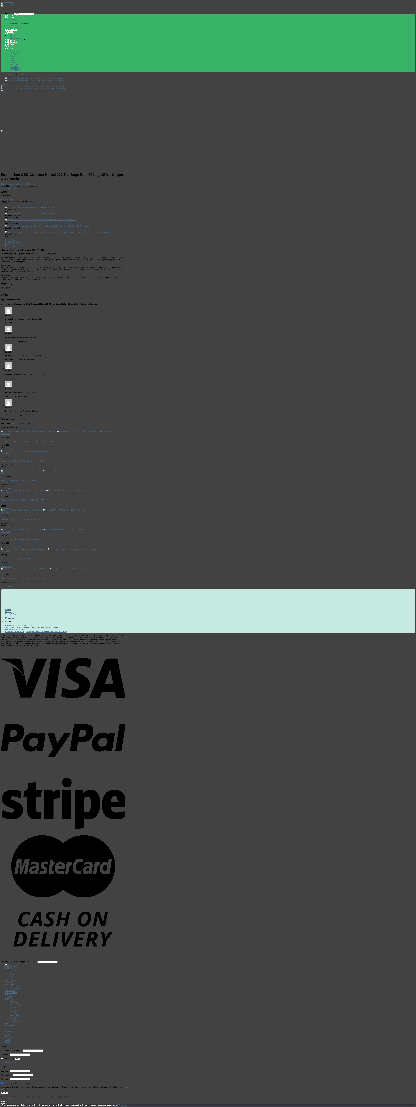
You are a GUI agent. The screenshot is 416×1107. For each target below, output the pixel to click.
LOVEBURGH (15, 65)
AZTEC (12, 50)
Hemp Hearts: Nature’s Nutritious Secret (20, 625)
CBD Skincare (11, 42)
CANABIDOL (15, 52)
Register (4, 1093)
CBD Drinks (14, 36)
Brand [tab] (7, 244)
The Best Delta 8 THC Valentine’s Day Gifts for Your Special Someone (31, 628)
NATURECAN (15, 69)
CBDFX (12, 58)
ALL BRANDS (15, 71)
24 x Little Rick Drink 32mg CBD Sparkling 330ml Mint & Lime (24, 578)
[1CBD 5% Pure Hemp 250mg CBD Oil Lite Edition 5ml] (43, 530)
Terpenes (9, 46)
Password (5, 1054)
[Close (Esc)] (2, 1101)
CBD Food (9, 34)
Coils (11, 26)
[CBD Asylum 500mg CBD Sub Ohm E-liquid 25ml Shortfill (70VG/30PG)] (57, 432)
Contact (8, 610)
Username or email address (12, 1050)
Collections (11, 75)
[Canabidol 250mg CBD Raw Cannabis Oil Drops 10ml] (43, 510)
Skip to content (7, 2)
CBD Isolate (10, 40)
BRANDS (9, 48)
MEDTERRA (14, 67)
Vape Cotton (14, 28)
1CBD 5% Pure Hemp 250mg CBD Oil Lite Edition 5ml (21, 539)
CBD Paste (9, 44)
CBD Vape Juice (12, 15)
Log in (17, 1058)
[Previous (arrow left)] (2, 1103)
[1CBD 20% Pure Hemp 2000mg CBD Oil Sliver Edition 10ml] (48, 549)
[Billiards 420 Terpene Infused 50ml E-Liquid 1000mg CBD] (46, 490)
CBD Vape (9, 17)
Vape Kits (13, 19)
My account (9, 618)
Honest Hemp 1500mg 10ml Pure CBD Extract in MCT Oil (23, 461)
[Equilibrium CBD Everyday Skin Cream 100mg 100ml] (42, 471)
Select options (6, 449)
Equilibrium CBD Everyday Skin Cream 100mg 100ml (21, 480)
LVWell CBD (14, 63)
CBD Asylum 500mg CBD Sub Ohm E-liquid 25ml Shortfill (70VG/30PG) (28, 441)
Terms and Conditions (13, 616)
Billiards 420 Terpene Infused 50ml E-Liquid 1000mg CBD (22, 500)
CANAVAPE (14, 56)
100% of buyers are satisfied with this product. (18, 184)
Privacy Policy (10, 614)
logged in (14, 423)
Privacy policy (124, 1105)
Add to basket (6, 469)
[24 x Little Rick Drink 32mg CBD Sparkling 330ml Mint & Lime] (49, 569)
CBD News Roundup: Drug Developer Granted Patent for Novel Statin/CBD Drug (36, 632)
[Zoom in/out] (4, 1101)
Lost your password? (8, 1062)
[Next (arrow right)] (4, 1103)
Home (3, 75)
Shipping (8, 612)
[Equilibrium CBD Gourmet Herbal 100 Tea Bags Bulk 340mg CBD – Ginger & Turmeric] (38, 78)
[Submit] (6, 964)
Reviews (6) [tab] (10, 246)
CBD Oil (10, 32)
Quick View (5, 434)
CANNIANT (14, 60)
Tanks (12, 23)
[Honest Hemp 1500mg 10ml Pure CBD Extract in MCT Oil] (24, 451)
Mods (12, 21)
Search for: (9, 14)
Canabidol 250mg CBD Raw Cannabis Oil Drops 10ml (21, 520)
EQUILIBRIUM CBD (8, 199)
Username (5, 1071)
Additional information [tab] (14, 242)
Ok (118, 1105)
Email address (6, 1075)
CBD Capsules (11, 30)
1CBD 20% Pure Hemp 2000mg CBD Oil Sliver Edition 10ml (23, 559)
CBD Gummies (15, 38)
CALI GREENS (15, 54)
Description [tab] (10, 240)
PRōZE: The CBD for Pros (15, 630)
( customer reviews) (9, 188)
